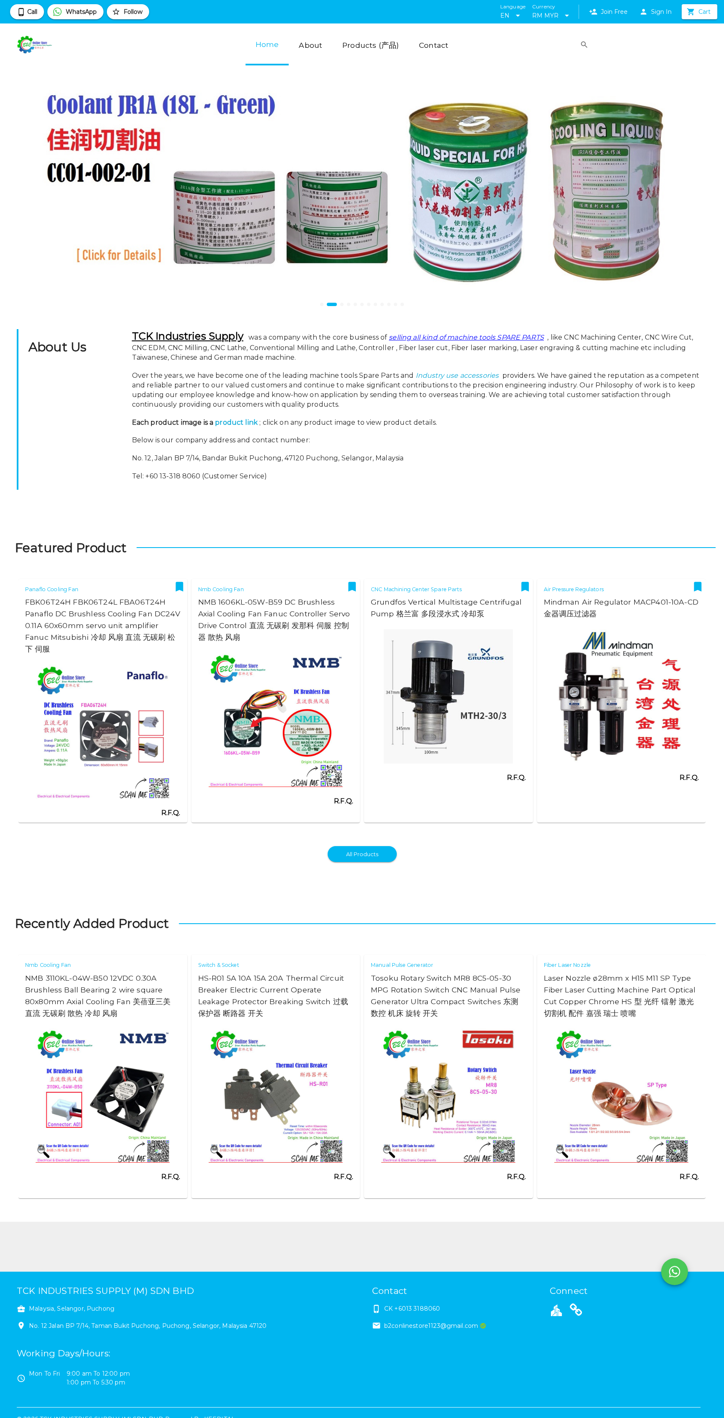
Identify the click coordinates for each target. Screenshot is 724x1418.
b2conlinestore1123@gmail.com (431, 1326)
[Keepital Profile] (556, 1310)
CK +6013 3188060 (412, 1308)
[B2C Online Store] (576, 1311)
